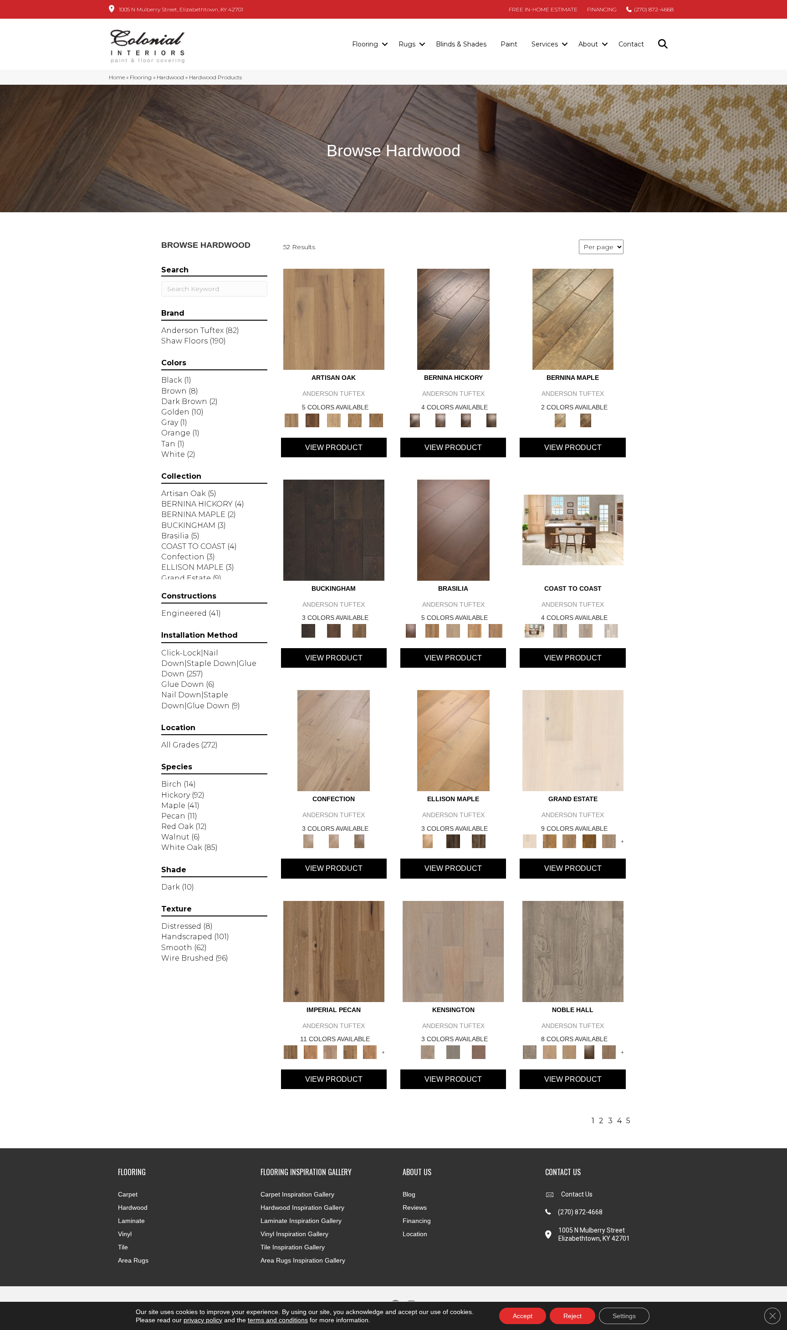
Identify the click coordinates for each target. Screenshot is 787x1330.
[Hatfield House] (589, 840)
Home (117, 77)
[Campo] (453, 630)
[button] (384, 44)
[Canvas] (333, 419)
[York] (359, 630)
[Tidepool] (585, 630)
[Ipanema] (474, 630)
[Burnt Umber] (312, 419)
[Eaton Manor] (569, 840)
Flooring (365, 44)
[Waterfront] (611, 630)
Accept (522, 1316)
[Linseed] (355, 419)
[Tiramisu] (359, 840)
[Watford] (478, 1051)
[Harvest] (369, 1051)
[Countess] (549, 1051)
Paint (509, 44)
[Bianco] (572, 318)
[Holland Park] (453, 950)
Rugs (407, 44)
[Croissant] (333, 740)
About (588, 44)
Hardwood (170, 77)
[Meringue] (333, 840)
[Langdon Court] (609, 840)
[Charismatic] (453, 740)
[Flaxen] (350, 1051)
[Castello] (585, 419)
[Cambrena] (453, 318)
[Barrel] (432, 630)
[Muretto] (466, 419)
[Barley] (310, 1051)
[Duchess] (569, 1051)
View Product (334, 447)
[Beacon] (572, 529)
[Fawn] (330, 1051)
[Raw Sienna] (376, 419)
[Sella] (491, 419)
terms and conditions (278, 1320)
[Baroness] (572, 950)
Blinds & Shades (461, 44)
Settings (624, 1316)
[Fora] (440, 419)
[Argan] (453, 529)
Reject (572, 1316)
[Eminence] (589, 1051)
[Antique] (333, 950)
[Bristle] (333, 318)
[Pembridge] (453, 1051)
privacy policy (203, 1320)
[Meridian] (478, 840)
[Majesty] (609, 1051)
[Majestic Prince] (453, 840)
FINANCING (602, 9)
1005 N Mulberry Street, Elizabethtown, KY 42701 (181, 9)
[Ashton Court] (572, 740)
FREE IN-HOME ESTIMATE (543, 9)
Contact (631, 44)
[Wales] (333, 630)
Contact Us (577, 1194)
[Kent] (333, 529)
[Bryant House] (549, 840)
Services (544, 44)
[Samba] (495, 630)
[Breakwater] (560, 630)
